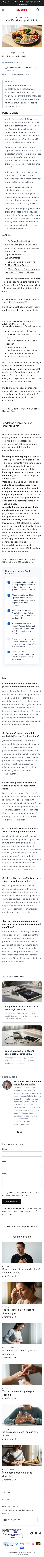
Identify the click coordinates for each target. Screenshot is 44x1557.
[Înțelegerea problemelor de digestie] (22, 1456)
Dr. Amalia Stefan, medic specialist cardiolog (22, 68)
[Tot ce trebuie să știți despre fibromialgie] (22, 1293)
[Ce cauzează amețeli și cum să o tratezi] (22, 1415)
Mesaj (4, 1174)
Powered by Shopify (22, 1554)
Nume (4, 1149)
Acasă (5, 53)
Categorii (6, 1493)
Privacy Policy (17, 1211)
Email (4, 1161)
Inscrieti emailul (10, 1506)
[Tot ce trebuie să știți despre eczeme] (22, 1374)
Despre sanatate (17, 53)
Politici (6, 1499)
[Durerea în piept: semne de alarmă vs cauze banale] (22, 1252)
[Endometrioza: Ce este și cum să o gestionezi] (22, 1333)
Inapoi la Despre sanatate (24, 1226)
